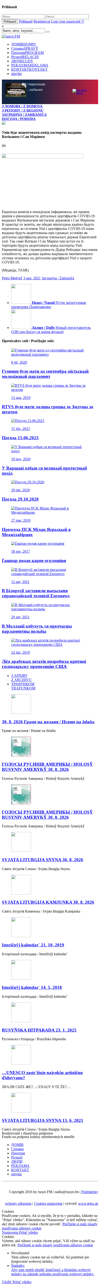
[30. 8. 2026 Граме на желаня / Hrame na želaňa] (50, 704)
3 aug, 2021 (32, 278)
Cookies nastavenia (48, 1203)
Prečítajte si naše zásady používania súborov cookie (55, 1245)
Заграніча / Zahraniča (58, 278)
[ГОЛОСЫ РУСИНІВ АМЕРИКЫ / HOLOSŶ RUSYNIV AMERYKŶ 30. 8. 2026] (50, 747)
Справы (24, 48)
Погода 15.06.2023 (20, 437)
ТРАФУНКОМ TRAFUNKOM (23, 686)
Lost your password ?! (67, 21)
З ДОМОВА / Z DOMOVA (22, 106)
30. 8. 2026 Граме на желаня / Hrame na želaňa (48, 721)
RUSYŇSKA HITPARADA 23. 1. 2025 (39, 1030)
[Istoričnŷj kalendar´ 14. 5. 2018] (50, 970)
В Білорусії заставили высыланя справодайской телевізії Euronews (36, 593)
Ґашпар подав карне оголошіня (34, 560)
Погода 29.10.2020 (20, 499)
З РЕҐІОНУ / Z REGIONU (22, 110)
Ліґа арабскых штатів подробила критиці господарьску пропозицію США (44, 664)
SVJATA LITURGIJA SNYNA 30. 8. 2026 (42, 859)
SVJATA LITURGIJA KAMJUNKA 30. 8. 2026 (48, 902)
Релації (25, 57)
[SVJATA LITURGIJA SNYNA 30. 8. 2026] (50, 842)
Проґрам (27, 53)
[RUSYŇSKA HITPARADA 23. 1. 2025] (50, 1012)
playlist (16, 74)
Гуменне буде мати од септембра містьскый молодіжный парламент (45, 374)
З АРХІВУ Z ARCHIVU (21, 678)
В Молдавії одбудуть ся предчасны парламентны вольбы (37, 629)
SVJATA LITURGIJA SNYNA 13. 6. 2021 (42, 1120)
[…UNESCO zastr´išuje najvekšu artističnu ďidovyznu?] (50, 1055)
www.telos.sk (88, 1203)
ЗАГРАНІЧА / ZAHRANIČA (24, 114)
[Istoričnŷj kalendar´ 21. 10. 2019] (50, 927)
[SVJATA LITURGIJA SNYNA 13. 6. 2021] (50, 1103)
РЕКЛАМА (29, 65)
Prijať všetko (28, 1232)
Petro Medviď (12, 278)
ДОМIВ (23, 44)
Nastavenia (10, 1232)
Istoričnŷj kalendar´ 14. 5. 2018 (32, 987)
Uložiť (7, 1282)
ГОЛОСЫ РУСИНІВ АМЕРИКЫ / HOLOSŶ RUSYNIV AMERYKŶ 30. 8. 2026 (47, 767)
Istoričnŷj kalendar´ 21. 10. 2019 (33, 944)
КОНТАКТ (29, 69)
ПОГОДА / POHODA (19, 119)
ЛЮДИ (22, 61)
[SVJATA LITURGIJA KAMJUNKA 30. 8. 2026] (50, 885)
